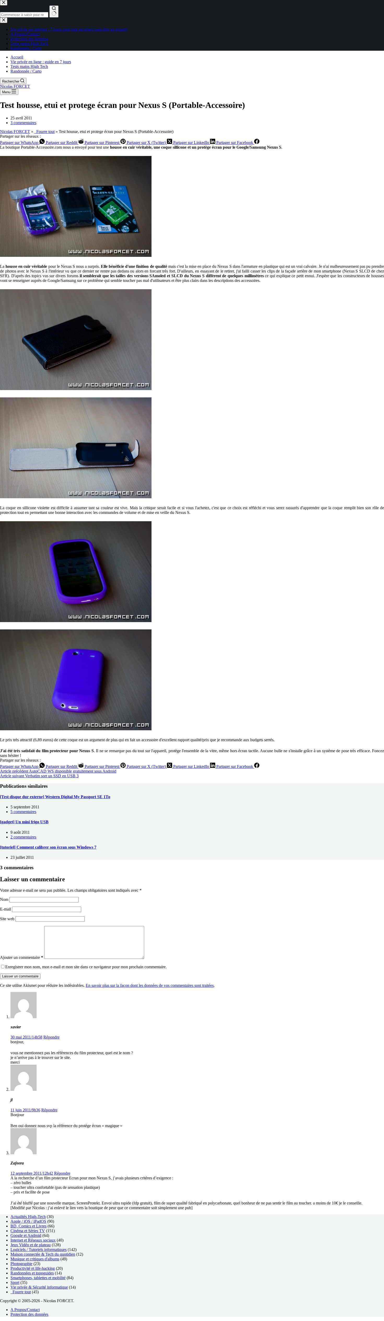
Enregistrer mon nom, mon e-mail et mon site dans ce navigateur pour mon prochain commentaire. (86, 967)
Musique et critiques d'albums (34, 1259)
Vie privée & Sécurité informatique (39, 1287)
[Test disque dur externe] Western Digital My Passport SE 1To (55, 797)
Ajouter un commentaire (21, 957)
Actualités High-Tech (28, 1216)
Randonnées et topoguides (32, 1273)
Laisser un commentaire (20, 976)
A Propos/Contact (25, 1309)
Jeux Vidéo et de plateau (30, 1245)
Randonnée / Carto (26, 71)
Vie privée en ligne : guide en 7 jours (40, 62)
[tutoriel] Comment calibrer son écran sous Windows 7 (48, 847)
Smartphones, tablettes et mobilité (38, 1278)
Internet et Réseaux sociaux (33, 1240)
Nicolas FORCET (15, 86)
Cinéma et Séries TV (27, 1231)
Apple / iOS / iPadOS (28, 1221)
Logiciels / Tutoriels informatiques (38, 1249)
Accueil (16, 57)
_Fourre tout (44, 131)
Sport (14, 1282)
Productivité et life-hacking (32, 1268)
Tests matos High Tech (29, 66)
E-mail (6, 909)
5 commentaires (23, 811)
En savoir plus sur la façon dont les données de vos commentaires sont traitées (150, 985)
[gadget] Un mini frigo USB (24, 822)
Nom (4, 899)
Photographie (21, 1263)
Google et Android (25, 1235)
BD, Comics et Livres (28, 1226)
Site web (7, 919)
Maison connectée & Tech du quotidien (42, 1254)
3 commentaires (23, 122)
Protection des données (29, 1314)
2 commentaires (23, 837)
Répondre (51, 1037)
